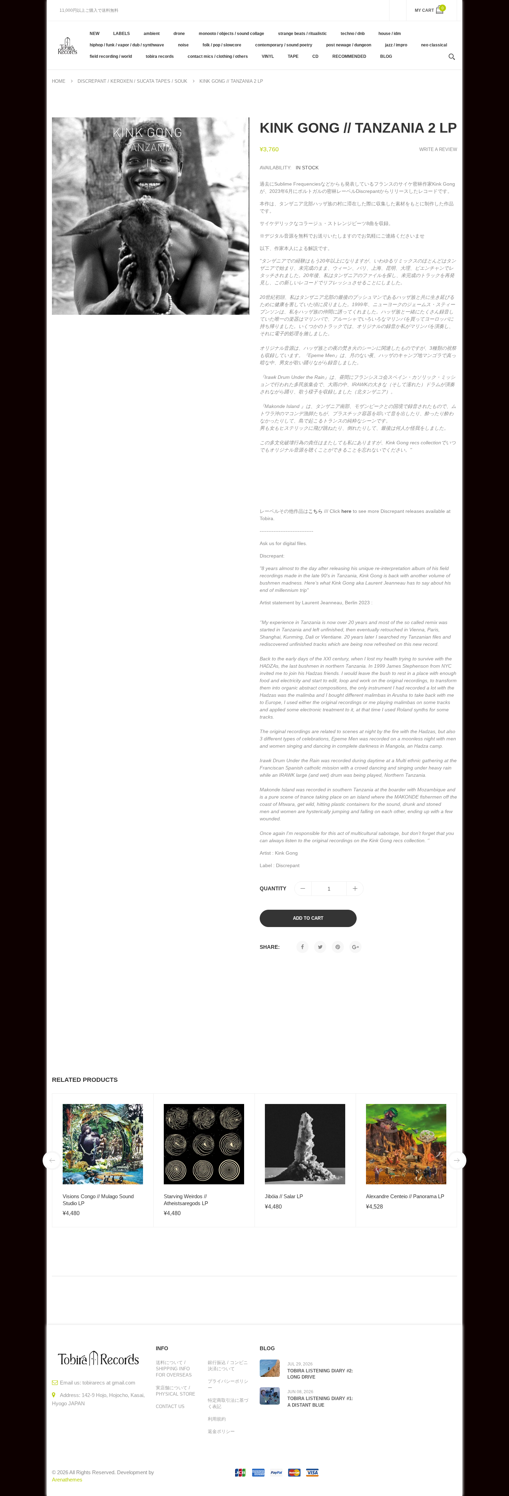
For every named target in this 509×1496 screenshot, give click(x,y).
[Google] (355, 947)
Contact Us (170, 1406)
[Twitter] (320, 947)
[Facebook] (302, 947)
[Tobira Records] (67, 45)
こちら (315, 511)
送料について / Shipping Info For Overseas (174, 1369)
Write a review (438, 149)
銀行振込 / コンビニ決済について (228, 1365)
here (346, 511)
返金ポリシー (221, 1431)
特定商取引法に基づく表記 (228, 1403)
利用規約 (217, 1419)
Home (58, 81)
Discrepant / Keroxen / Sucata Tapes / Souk (132, 81)
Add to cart (308, 918)
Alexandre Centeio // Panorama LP (405, 1196)
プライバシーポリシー (228, 1384)
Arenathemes (67, 1479)
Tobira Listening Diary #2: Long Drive (320, 1374)
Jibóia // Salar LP (284, 1196)
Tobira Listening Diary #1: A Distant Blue (320, 1401)
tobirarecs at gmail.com (108, 1383)
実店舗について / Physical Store (175, 1391)
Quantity (273, 888)
